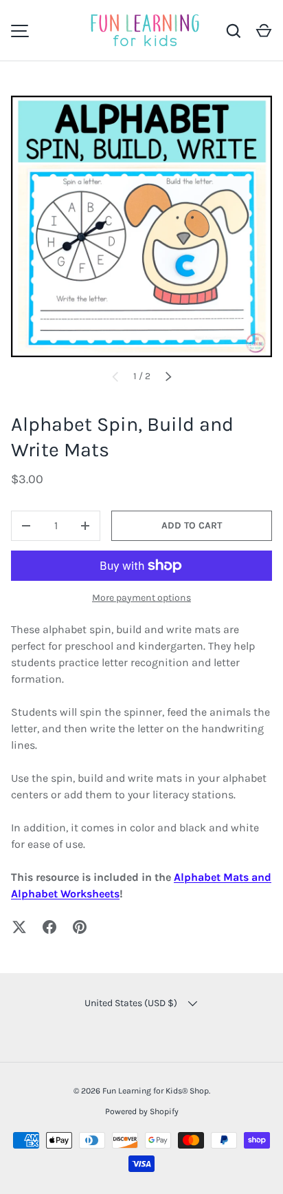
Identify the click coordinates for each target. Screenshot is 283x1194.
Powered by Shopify (142, 1111)
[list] (141, 226)
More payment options (141, 598)
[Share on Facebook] (49, 927)
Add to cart (191, 525)
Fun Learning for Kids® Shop (155, 1091)
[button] (264, 31)
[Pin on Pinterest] (80, 927)
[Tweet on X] (19, 927)
